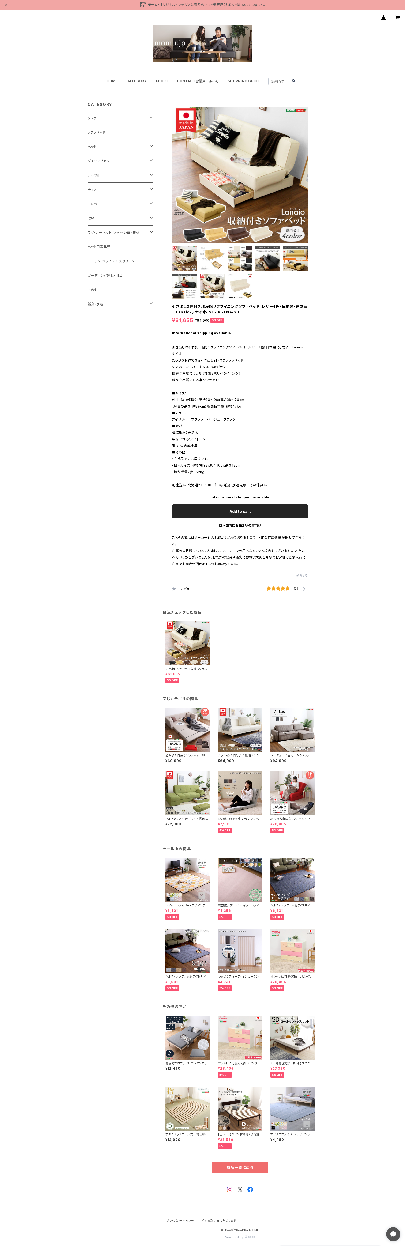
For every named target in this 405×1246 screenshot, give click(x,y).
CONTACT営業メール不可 (198, 81)
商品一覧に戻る (240, 1167)
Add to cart (240, 511)
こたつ (92, 204)
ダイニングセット (100, 161)
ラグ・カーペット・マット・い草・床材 (113, 232)
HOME (112, 81)
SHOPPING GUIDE (244, 81)
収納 (91, 218)
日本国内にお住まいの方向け (240, 525)
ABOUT (162, 81)
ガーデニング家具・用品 (105, 275)
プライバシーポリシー (180, 1220)
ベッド (92, 147)
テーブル (94, 175)
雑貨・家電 (95, 304)
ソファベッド (96, 132)
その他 (93, 290)
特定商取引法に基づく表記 (219, 1220)
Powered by (235, 1237)
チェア (92, 190)
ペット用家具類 (99, 247)
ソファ (92, 118)
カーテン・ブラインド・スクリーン (111, 261)
